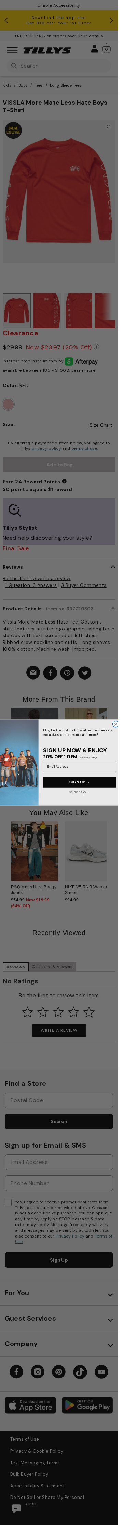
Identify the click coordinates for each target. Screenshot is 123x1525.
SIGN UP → (79, 782)
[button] (111, 743)
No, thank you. (78, 791)
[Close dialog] (115, 724)
